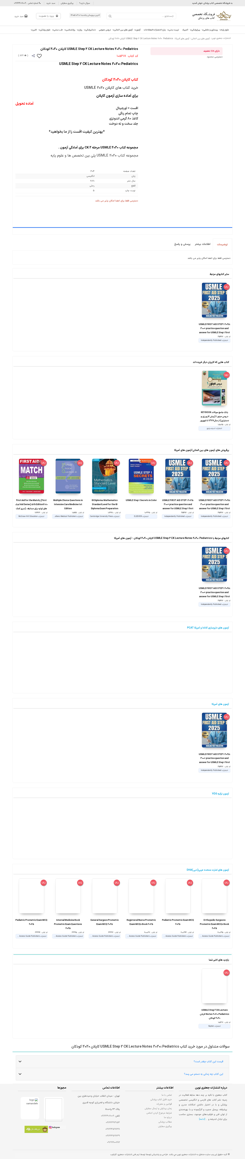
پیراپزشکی (196, 29)
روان (80, 29)
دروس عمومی (105, 29)
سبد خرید (50, 3)
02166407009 (107, 1116)
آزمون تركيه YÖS (220, 794)
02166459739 (113, 1136)
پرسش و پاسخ (182, 244)
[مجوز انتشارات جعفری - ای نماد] (53, 1108)
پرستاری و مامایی (210, 29)
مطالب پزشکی (165, 1122)
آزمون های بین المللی (123, 29)
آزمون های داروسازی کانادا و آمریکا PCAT (208, 628)
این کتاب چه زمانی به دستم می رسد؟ (203, 1074)
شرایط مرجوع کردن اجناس (159, 1113)
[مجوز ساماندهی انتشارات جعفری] (30, 1108)
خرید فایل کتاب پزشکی (161, 1099)
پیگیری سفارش (67, 3)
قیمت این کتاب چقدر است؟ (208, 1061)
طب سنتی (58, 29)
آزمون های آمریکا (220, 704)
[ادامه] (202, 1119)
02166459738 (112, 1129)
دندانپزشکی (91, 29)
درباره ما (168, 1117)
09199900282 (113, 1142)
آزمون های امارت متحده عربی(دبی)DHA (208, 870)
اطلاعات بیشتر (202, 244)
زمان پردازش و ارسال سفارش (158, 1108)
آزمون (138, 29)
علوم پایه (225, 29)
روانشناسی (70, 29)
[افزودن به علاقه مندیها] (39, 56)
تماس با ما (167, 1095)
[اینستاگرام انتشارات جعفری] (57, 1128)
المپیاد (185, 29)
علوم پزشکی (45, 29)
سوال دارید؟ (84, 3)
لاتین (34, 29)
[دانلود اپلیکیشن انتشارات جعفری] (36, 1130)
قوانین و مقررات (164, 1104)
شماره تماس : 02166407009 (26, 3)
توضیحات (222, 245)
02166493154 (113, 1122)
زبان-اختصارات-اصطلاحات (155, 29)
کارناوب (113, 1154)
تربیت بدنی (174, 29)
